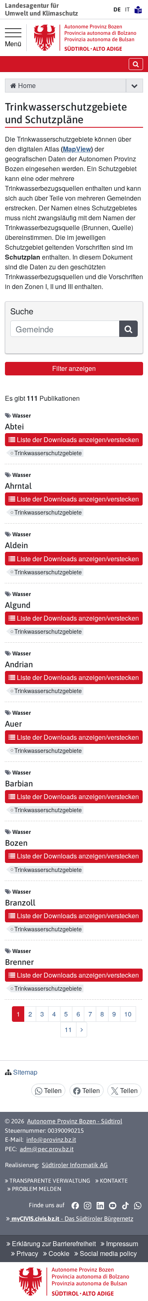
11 (68, 1029)
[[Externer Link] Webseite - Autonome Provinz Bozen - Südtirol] (85, 37)
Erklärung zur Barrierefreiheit (53, 1243)
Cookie (58, 1253)
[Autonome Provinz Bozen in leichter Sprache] (138, 9)
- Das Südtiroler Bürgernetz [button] (71, 1218)
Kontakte (113, 1180)
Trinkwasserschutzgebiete (48, 453)
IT (127, 9)
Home (26, 85)
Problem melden (36, 1189)
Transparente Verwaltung (49, 1180)
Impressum (121, 1243)
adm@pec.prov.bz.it (47, 1148)
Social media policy (107, 1253)
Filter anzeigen (74, 368)
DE (117, 9)
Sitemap (25, 1072)
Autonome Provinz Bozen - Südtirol (74, 1121)
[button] (134, 85)
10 (128, 1014)
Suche (21, 311)
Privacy (26, 1253)
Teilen (52, 1090)
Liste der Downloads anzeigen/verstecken (77, 439)
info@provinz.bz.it (51, 1139)
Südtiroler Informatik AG (75, 1164)
